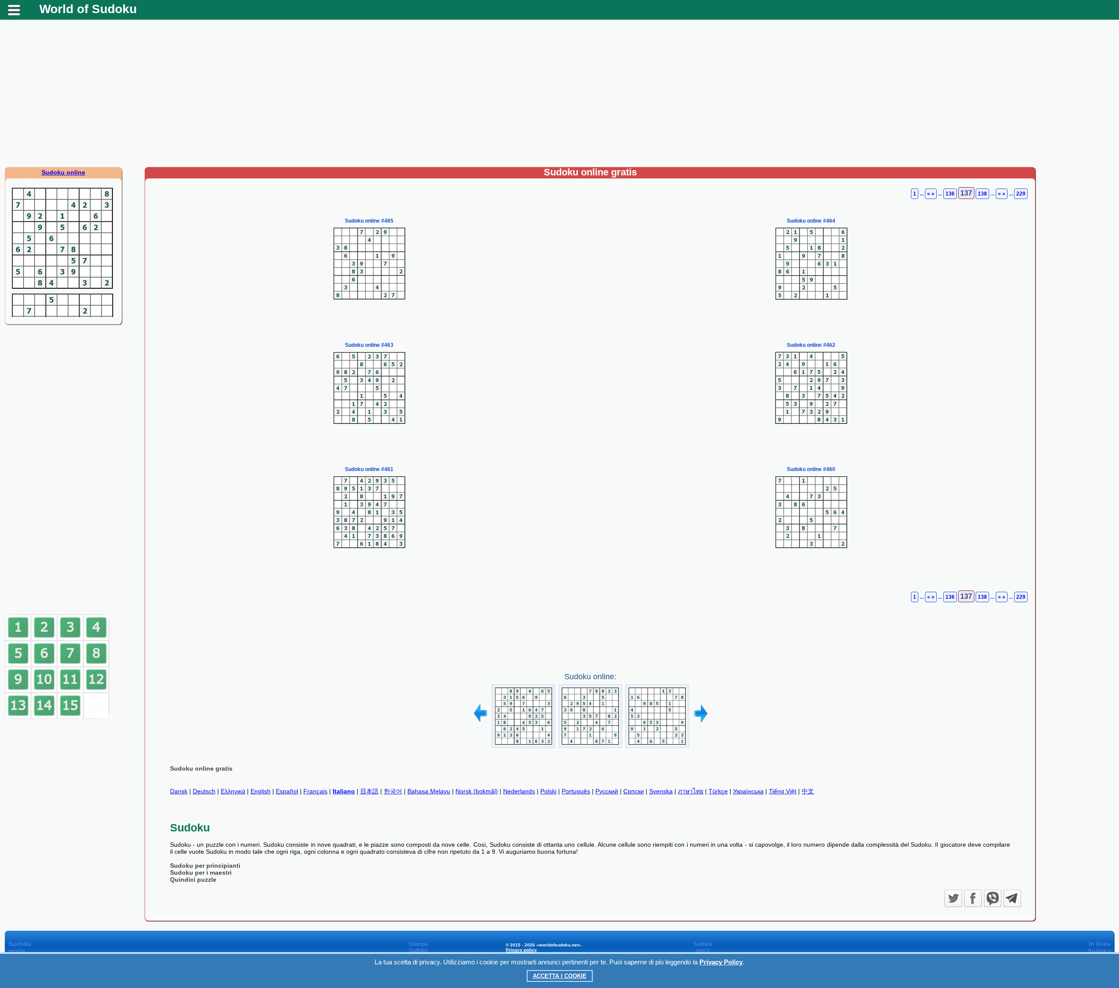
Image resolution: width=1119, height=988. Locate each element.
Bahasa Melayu (428, 791)
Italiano (344, 791)
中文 (808, 791)
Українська (748, 791)
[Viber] (992, 898)
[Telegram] (1012, 898)
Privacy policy (521, 949)
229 (1020, 194)
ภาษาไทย (690, 791)
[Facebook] (973, 898)
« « (931, 194)
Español (287, 791)
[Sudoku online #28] (590, 746)
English (260, 791)
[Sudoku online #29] (657, 746)
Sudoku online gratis (201, 768)
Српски (633, 791)
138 (982, 194)
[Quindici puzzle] (57, 717)
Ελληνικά (233, 791)
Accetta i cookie (560, 976)
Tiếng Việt (782, 791)
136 (950, 194)
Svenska (661, 791)
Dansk (179, 791)
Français (315, 791)
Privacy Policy (721, 962)
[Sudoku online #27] (523, 746)
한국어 (393, 791)
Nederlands (519, 791)
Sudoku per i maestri (201, 872)
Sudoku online (63, 172)
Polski (548, 791)
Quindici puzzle (193, 879)
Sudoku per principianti (205, 865)
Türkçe (718, 791)
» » (1001, 194)
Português (576, 791)
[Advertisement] (559, 96)
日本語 (369, 791)
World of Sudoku (88, 9)
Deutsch (204, 791)
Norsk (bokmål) (476, 791)
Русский (606, 791)
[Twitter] (953, 898)
